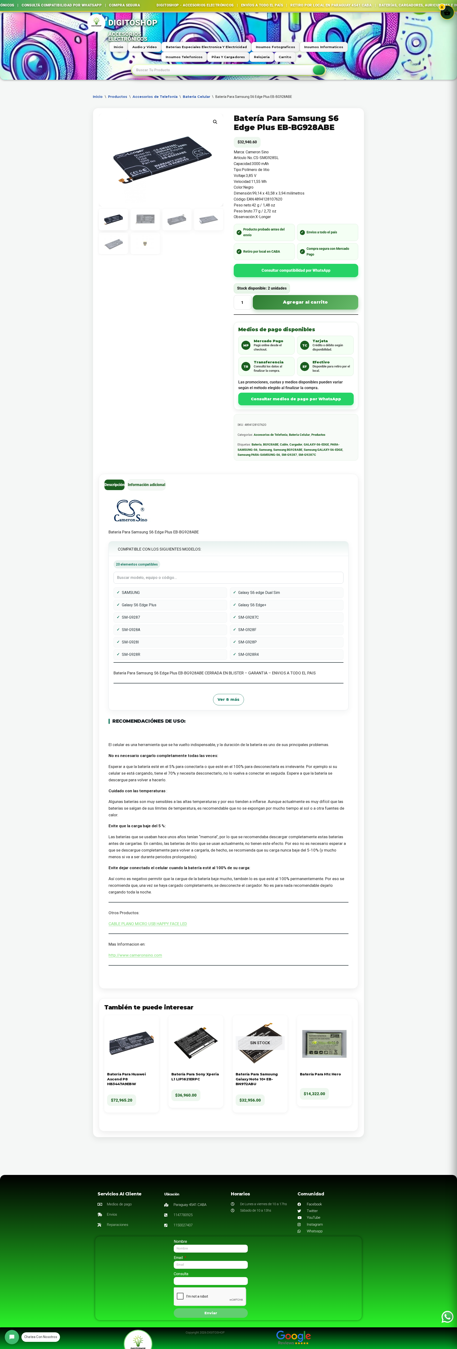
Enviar (210, 1313)
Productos (117, 97)
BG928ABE (270, 444)
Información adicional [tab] (146, 484)
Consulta (181, 1274)
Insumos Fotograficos (275, 47)
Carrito (285, 57)
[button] (215, 122)
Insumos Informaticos (323, 47)
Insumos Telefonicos (184, 57)
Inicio (118, 47)
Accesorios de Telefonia (155, 97)
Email (179, 1257)
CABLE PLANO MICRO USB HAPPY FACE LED (148, 923)
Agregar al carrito (305, 302)
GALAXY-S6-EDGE (316, 444)
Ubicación (171, 1194)
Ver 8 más (229, 699)
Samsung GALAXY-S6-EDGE (323, 449)
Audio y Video (144, 47)
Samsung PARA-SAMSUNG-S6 (259, 454)
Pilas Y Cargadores (228, 57)
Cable (284, 444)
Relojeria (262, 57)
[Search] (319, 70)
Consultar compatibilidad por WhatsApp (296, 270)
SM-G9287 (289, 454)
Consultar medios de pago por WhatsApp (296, 399)
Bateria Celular (196, 97)
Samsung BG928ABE (287, 449)
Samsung (265, 449)
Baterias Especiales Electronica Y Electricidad (206, 47)
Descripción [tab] (114, 484)
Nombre (180, 1241)
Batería (257, 444)
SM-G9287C (307, 454)
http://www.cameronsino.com (135, 955)
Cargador (295, 444)
